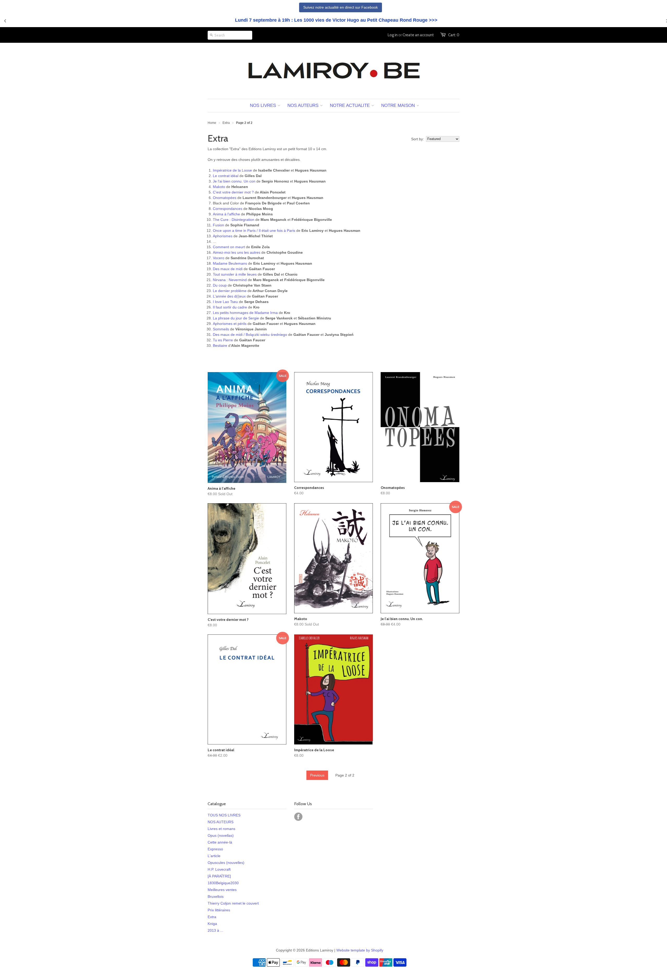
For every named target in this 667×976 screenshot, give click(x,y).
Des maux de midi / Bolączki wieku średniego (250, 334)
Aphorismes (222, 236)
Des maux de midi (228, 269)
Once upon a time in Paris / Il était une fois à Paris (254, 230)
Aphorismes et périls (229, 324)
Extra (212, 917)
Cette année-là (220, 842)
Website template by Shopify (359, 950)
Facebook (298, 817)
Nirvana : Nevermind (230, 280)
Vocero (218, 258)
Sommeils (221, 329)
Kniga (212, 924)
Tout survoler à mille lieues (235, 274)
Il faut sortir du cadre (230, 307)
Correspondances (227, 209)
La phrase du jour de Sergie (236, 318)
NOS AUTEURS (220, 822)
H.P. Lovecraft (219, 869)
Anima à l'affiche (226, 214)
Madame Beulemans (230, 263)
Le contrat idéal (225, 176)
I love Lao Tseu (225, 302)
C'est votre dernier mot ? (233, 192)
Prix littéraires (219, 910)
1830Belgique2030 (223, 883)
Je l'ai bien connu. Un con (234, 181)
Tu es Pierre (223, 340)
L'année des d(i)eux (229, 296)
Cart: (453, 35)
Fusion (218, 225)
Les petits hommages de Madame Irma (245, 313)
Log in (393, 35)
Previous (317, 775)
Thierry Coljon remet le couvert (233, 903)
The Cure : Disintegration (233, 219)
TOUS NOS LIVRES (224, 815)
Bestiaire (220, 345)
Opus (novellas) (221, 835)
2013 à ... (215, 930)
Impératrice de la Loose (232, 170)
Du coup (220, 285)
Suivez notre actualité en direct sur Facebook (340, 7)
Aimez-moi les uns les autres (236, 252)
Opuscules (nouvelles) (226, 862)
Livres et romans (221, 829)
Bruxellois (216, 896)
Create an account (418, 35)
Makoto (219, 187)
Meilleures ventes (222, 890)
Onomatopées (224, 198)
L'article (214, 856)
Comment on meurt (229, 247)
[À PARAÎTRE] (219, 876)
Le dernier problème (229, 291)
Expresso (215, 849)
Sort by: (417, 139)
